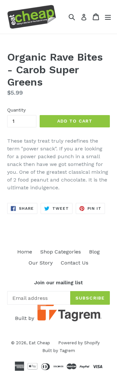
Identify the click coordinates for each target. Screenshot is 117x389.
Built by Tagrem (58, 350)
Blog (94, 252)
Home (24, 252)
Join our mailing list (58, 283)
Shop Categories (60, 252)
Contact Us (74, 263)
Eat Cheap (39, 342)
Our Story (41, 263)
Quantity (16, 109)
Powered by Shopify (79, 342)
